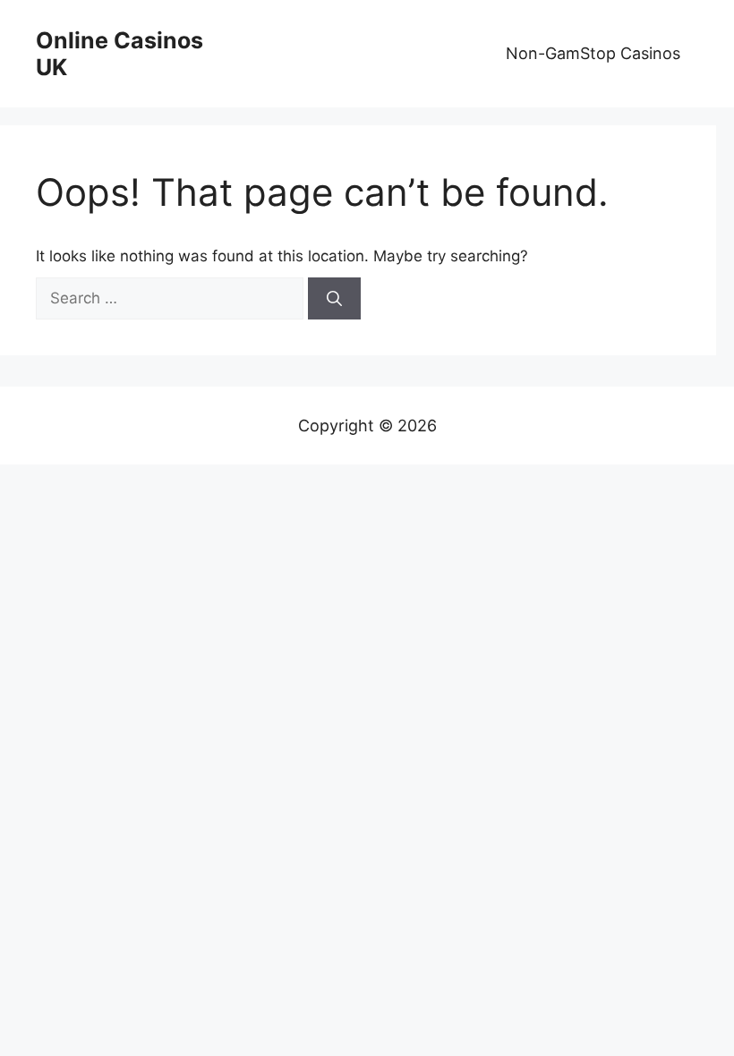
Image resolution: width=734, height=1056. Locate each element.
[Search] (334, 298)
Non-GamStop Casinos (593, 53)
